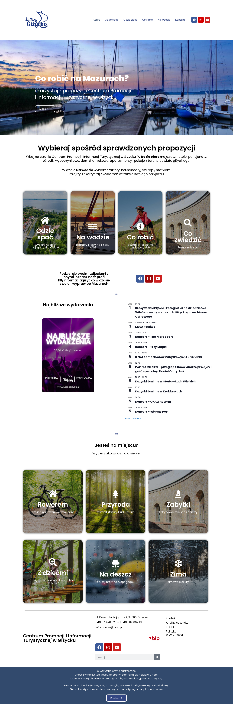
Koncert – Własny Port (151, 412)
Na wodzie (164, 20)
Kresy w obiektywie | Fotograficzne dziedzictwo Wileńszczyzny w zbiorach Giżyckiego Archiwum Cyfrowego (171, 312)
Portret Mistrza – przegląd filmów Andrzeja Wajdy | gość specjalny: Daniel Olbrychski (173, 369)
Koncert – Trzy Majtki (151, 347)
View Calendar (133, 418)
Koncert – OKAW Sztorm (153, 402)
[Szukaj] (157, 657)
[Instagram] (201, 20)
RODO (170, 627)
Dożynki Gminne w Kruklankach (158, 391)
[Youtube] (207, 20)
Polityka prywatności (174, 633)
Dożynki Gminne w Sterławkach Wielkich (165, 381)
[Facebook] (194, 20)
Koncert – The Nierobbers (154, 337)
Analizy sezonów (177, 623)
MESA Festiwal (145, 327)
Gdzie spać (112, 20)
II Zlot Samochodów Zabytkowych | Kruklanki (168, 357)
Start (97, 20)
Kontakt (180, 20)
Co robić (147, 20)
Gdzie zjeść (130, 20)
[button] (116, 698)
